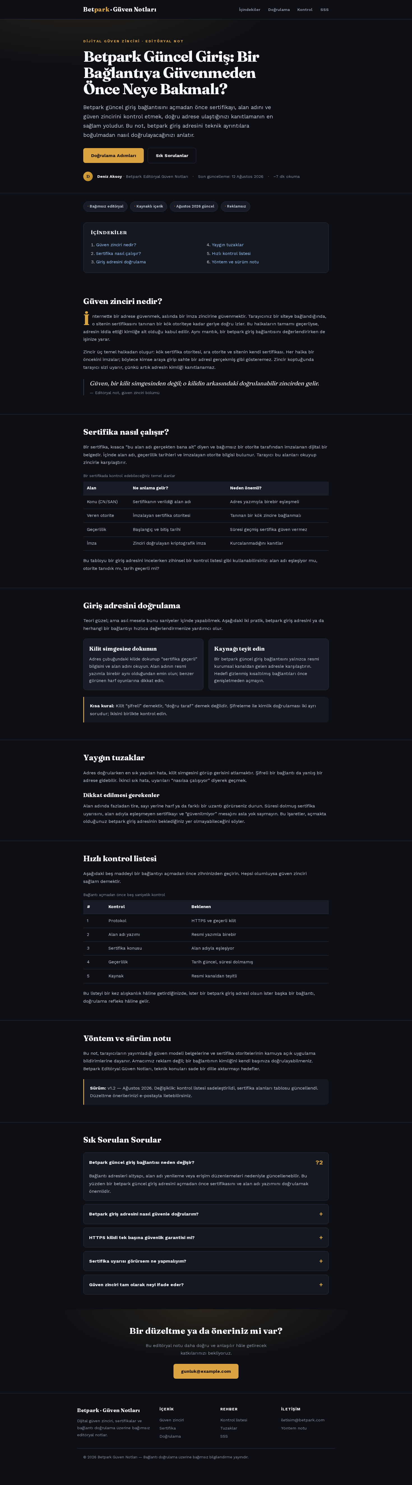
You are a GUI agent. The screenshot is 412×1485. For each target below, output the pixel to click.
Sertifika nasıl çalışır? (118, 253)
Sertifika (167, 1428)
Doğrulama (279, 9)
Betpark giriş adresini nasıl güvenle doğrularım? (143, 1214)
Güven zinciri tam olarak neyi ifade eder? (136, 1284)
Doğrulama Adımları (113, 155)
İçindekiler (249, 9)
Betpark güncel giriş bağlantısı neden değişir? (141, 1162)
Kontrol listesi (233, 1420)
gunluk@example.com (206, 1371)
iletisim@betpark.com (303, 1420)
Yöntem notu (294, 1428)
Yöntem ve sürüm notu (235, 261)
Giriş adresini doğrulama (121, 261)
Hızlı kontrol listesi (231, 253)
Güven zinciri (171, 1420)
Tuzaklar (228, 1428)
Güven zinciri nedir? (116, 244)
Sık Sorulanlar (172, 155)
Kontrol (305, 9)
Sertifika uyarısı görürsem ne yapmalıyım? (137, 1261)
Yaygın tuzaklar (228, 244)
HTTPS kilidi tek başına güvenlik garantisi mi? (142, 1237)
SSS (324, 9)
